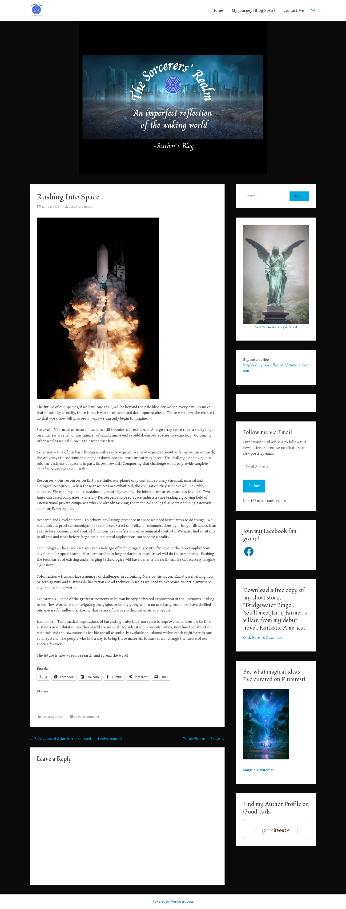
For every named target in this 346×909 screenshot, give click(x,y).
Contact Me (293, 10)
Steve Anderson (80, 207)
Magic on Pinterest (258, 770)
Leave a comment (86, 717)
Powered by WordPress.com (173, 902)
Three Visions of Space (204, 739)
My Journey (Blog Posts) (253, 10)
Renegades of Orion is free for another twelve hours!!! (76, 739)
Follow (254, 486)
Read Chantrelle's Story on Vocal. (276, 327)
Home (217, 10)
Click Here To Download (262, 637)
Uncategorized (53, 717)
